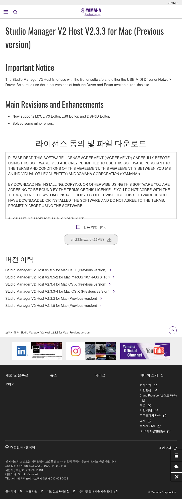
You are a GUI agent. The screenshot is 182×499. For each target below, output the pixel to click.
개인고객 (165, 447)
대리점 (100, 374)
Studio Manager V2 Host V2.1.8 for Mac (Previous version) (51, 305)
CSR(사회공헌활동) (152, 431)
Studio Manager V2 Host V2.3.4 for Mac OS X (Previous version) (55, 284)
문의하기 (10, 491)
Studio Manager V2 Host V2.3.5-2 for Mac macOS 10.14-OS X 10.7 (57, 277)
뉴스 (53, 374)
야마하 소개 (149, 374)
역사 (142, 420)
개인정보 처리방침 (58, 491)
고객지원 (10, 332)
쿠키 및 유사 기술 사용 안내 (95, 491)
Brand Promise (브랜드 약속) (158, 395)
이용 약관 (31, 491)
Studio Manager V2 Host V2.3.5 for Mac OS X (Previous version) (56, 269)
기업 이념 (146, 410)
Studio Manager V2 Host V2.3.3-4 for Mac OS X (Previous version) (57, 291)
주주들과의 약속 (150, 415)
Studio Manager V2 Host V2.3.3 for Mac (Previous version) (51, 298)
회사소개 (145, 385)
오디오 (9, 384)
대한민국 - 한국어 (22, 447)
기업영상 (145, 390)
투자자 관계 (147, 426)
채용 (142, 405)
